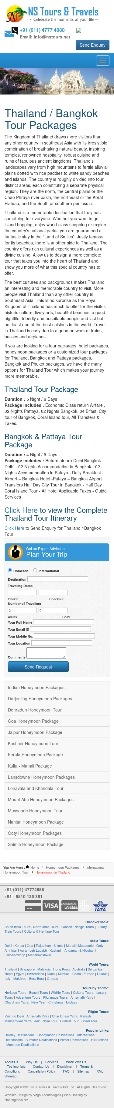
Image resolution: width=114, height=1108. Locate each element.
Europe (89, 973)
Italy (8, 978)
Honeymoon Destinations (55, 1034)
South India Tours (17, 926)
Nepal (9, 973)
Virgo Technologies (47, 1094)
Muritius (64, 973)
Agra (23, 950)
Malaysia (43, 969)
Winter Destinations (74, 1039)
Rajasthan (43, 945)
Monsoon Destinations (22, 1044)
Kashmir (56, 950)
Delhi (8, 945)
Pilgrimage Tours (55, 997)
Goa (30, 945)
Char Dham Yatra (65, 1015)
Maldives (19, 978)
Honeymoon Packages (63, 867)
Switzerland (35, 973)
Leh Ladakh (38, 950)
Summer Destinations (41, 1039)
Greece (52, 978)
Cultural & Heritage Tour (41, 931)
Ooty (100, 945)
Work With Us (76, 1061)
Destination (17, 579)
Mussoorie (86, 945)
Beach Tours (38, 992)
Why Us (32, 1061)
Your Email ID (18, 629)
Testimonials (16, 1066)
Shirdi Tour (89, 1020)
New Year (38, 1002)
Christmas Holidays (62, 1002)
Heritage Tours (15, 992)
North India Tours (46, 926)
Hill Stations (99, 1039)
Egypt (20, 973)
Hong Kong (61, 969)
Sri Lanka (95, 969)
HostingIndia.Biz (16, 1099)
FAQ (66, 1071)
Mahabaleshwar (39, 954)
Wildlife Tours (60, 992)
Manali (70, 945)
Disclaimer (65, 1066)
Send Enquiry (92, 45)
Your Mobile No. (20, 636)
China (76, 973)
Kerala (19, 945)
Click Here (21, 509)
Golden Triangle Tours (77, 926)
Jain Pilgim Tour (45, 1020)
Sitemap (83, 1071)
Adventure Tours (28, 997)
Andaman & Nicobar (79, 950)
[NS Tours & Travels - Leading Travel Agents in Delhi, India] (52, 13)
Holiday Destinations (20, 1034)
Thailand (11, 969)
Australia (78, 969)
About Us (11, 1061)
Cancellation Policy (41, 1071)
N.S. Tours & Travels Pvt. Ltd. (53, 1086)
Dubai (51, 973)
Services (51, 1061)
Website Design (16, 1094)
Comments (17, 657)
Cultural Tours (83, 992)
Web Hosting (73, 1094)
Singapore (27, 969)
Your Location (19, 643)
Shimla (58, 945)
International (49, 571)
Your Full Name (20, 622)
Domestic (21, 571)
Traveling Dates (20, 585)
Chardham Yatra (17, 1002)
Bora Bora (36, 978)
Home (34, 867)
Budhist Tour (69, 1020)
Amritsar (11, 950)
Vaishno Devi (14, 1015)
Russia (102, 973)
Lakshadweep (15, 954)
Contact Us (41, 1066)
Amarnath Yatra (82, 997)
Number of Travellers (24, 603)
